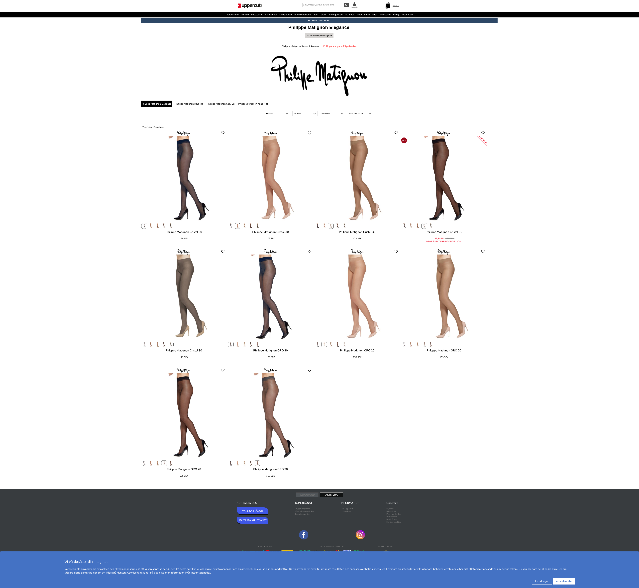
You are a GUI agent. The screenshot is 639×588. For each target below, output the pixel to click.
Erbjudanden (270, 14)
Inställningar (541, 581)
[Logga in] (354, 4)
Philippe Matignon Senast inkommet (301, 46)
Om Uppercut (347, 508)
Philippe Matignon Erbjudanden (339, 46)
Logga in (354, 7)
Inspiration (407, 14)
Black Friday (391, 519)
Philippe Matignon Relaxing (189, 103)
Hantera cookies (393, 522)
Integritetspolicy (302, 514)
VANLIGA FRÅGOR (252, 511)
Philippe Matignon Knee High (253, 103)
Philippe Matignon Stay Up (221, 103)
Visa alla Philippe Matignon (319, 35)
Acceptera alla (564, 581)
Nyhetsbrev (346, 511)
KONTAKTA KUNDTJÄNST (252, 520)
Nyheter (245, 14)
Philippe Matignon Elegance (156, 103)
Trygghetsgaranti (302, 508)
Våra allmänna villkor (304, 511)
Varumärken (232, 14)
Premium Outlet (393, 514)
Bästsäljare (256, 14)
